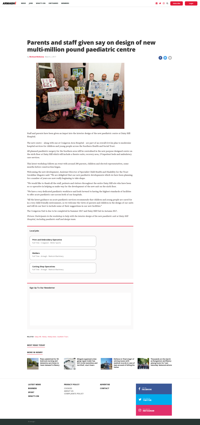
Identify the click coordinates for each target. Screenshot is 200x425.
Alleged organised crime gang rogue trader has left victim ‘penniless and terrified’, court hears (87, 362)
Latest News (34, 384)
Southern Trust (62, 337)
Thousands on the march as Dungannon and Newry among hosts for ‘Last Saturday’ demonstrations (161, 362)
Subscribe (176, 3)
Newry (44, 337)
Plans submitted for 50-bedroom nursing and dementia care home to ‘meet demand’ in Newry (49, 362)
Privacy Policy (71, 384)
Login (191, 3)
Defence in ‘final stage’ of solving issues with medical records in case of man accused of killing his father (124, 363)
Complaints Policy (74, 394)
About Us (68, 391)
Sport (31, 392)
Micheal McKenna (36, 57)
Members (65, 3)
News (23, 3)
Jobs (31, 3)
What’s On (40, 3)
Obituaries (53, 3)
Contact (104, 388)
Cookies (68, 388)
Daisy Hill (38, 337)
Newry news (52, 337)
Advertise (105, 384)
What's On (33, 396)
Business (32, 388)
